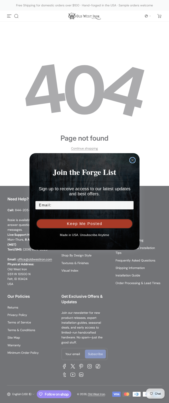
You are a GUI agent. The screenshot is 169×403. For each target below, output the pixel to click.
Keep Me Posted (84, 223)
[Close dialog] (132, 160)
